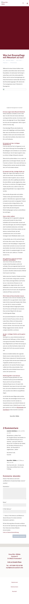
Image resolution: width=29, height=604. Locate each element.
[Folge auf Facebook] (13, 596)
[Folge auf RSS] (16, 596)
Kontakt (14, 591)
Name (5, 502)
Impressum (14, 582)
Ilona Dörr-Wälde (10, 60)
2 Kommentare (13, 62)
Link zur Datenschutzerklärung (11, 532)
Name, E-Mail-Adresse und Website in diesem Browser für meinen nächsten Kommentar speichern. (13, 518)
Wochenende (20, 407)
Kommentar (6, 486)
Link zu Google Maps (14, 562)
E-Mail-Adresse (7, 509)
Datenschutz (14, 586)
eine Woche (6, 409)
